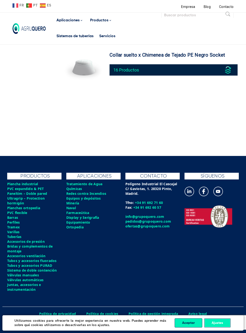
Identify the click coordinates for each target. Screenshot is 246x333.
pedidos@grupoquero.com (148, 221)
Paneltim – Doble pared (27, 193)
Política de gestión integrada (153, 313)
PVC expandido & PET (25, 188)
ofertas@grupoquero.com (147, 226)
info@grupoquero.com (144, 216)
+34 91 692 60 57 (147, 207)
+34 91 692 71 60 (149, 202)
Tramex (13, 227)
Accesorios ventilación (26, 256)
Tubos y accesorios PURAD (29, 265)
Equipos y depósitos (83, 198)
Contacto (226, 7)
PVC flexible (17, 212)
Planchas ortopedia (23, 208)
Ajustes (217, 323)
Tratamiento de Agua (84, 184)
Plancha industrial (22, 184)
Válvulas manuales (23, 275)
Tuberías (14, 236)
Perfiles (13, 222)
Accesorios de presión (26, 241)
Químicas (74, 188)
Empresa (188, 7)
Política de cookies (102, 313)
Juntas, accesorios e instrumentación (24, 287)
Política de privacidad (57, 313)
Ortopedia (75, 227)
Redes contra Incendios (86, 193)
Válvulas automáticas (25, 280)
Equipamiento (78, 222)
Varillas (13, 232)
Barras (12, 217)
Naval (71, 208)
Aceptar (188, 323)
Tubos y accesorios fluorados (32, 260)
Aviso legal (197, 313)
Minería (72, 203)
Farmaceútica (77, 212)
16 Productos (126, 69)
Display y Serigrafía (82, 217)
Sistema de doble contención (32, 270)
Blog (207, 7)
